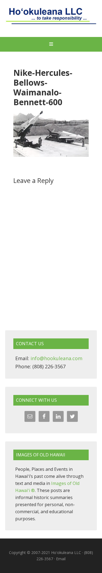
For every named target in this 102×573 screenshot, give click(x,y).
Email (61, 558)
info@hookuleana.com (56, 358)
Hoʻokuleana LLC (51, 19)
